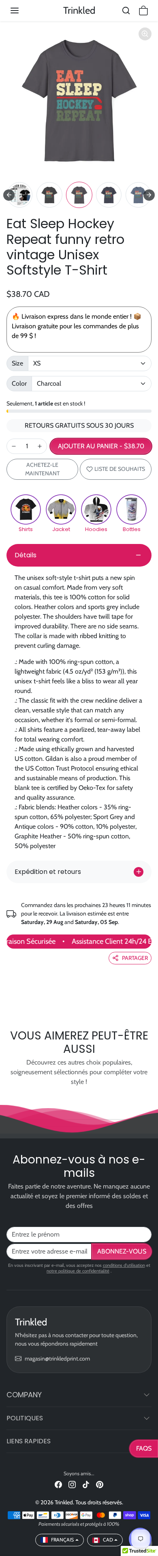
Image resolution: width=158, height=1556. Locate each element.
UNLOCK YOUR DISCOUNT (41, 803)
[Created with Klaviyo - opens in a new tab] (79, 829)
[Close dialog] (149, 728)
